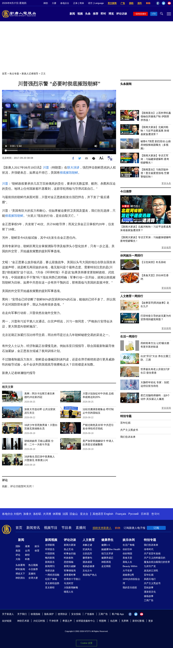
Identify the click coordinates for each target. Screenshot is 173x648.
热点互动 (68, 549)
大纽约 (18, 513)
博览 (111, 13)
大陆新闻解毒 (71, 587)
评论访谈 (121, 13)
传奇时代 (148, 549)
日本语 (145, 513)
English (108, 513)
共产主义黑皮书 (129, 429)
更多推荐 (166, 247)
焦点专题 (14, 73)
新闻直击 (50, 562)
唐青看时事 (70, 574)
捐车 (140, 3)
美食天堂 (127, 557)
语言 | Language (96, 3)
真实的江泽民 (151, 570)
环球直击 (50, 549)
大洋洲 (47, 513)
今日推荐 (126, 191)
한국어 (155, 513)
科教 (27, 559)
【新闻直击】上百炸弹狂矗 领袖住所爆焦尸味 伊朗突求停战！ (156, 116)
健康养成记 (107, 557)
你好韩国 (127, 553)
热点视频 (33, 565)
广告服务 (89, 614)
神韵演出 (20, 577)
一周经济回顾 (52, 574)
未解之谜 (87, 545)
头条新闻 (126, 84)
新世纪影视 (138, 620)
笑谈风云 (87, 549)
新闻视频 (51, 539)
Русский (133, 513)
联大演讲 (73, 167)
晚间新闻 (50, 557)
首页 (4, 73)
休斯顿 (57, 513)
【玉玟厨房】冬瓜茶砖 (153, 262)
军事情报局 (70, 570)
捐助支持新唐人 (102, 527)
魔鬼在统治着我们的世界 (157, 562)
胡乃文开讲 (107, 553)
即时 (103, 13)
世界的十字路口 (72, 579)
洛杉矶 (37, 513)
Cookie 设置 (86, 643)
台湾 (27, 550)
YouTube (169, 3)
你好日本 (127, 549)
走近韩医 (106, 566)
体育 (37, 550)
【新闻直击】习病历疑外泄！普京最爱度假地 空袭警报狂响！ (155, 173)
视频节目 (50, 527)
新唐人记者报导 (30, 73)
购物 (148, 3)
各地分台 (64, 3)
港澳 (27, 546)
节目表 (66, 527)
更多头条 (166, 183)
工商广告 (148, 600)
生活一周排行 (128, 336)
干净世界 (53, 620)
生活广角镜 (128, 545)
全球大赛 (33, 577)
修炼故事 (148, 596)
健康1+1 (105, 545)
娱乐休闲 (129, 539)
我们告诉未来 (127, 436)
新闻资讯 (33, 527)
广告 (123, 3)
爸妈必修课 (88, 566)
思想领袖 (68, 562)
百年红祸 (125, 422)
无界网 (124, 620)
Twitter (163, 3)
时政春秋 (68, 557)
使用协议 (62, 614)
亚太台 (84, 513)
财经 (27, 554)
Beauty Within (130, 566)
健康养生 (107, 539)
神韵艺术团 (23, 620)
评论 (18, 554)
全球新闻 (50, 545)
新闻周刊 (50, 566)
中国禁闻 (50, 553)
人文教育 (89, 539)
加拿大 (27, 513)
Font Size (101, 158)
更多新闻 (166, 288)
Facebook (157, 3)
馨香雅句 (87, 557)
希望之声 (67, 620)
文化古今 (87, 570)
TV (154, 14)
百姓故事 (148, 587)
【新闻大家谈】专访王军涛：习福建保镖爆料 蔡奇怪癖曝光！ (155, 159)
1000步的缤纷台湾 (131, 581)
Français (121, 513)
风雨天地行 (150, 579)
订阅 (156, 527)
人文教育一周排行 (131, 296)
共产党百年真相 (152, 553)
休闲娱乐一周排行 (131, 255)
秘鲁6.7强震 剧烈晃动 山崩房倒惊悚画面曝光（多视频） (156, 145)
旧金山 (74, 513)
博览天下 (20, 573)
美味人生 (127, 562)
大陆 (18, 559)
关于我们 (22, 614)
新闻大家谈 (70, 545)
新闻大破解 (70, 566)
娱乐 (37, 546)
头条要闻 (20, 565)
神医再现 (106, 562)
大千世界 (127, 570)
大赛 (54, 3)
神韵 (45, 3)
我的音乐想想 (130, 587)
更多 (150, 620)
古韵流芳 (87, 553)
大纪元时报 (39, 620)
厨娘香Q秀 (128, 574)
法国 (65, 513)
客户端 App (118, 614)
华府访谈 (50, 570)
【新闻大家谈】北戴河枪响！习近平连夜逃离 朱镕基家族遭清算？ (155, 131)
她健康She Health (110, 549)
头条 (88, 13)
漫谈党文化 (150, 591)
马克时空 (68, 583)
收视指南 (35, 614)
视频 (80, 13)
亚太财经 (50, 587)
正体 (75, 3)
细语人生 (68, 591)
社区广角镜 (51, 579)
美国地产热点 (90, 574)
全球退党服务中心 (85, 620)
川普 (46, 167)
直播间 (81, 527)
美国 (18, 550)
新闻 (72, 13)
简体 (82, 3)
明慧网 (102, 620)
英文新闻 (112, 3)
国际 (18, 546)
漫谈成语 (87, 562)
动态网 (113, 620)
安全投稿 (76, 614)
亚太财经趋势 (52, 583)
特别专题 (126, 416)
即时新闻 (20, 569)
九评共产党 (150, 566)
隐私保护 (49, 614)
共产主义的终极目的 (154, 557)
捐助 (131, 3)
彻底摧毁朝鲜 (69, 172)
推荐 (95, 13)
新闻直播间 (141, 14)
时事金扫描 (70, 553)
